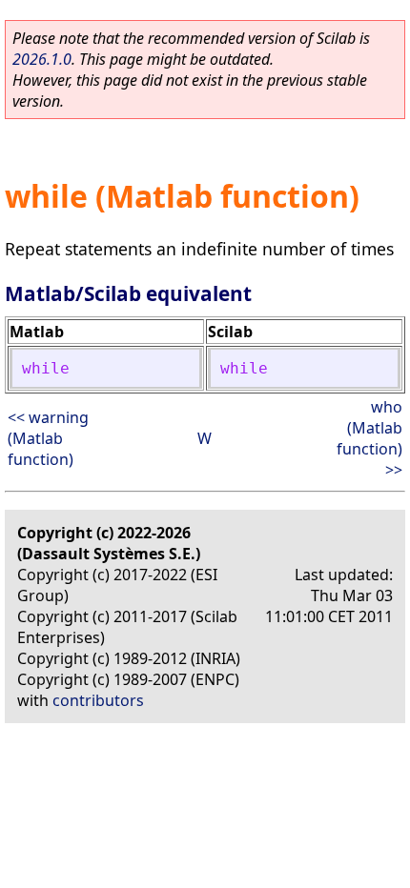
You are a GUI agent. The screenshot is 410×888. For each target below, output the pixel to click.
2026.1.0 (42, 59)
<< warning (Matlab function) (48, 438)
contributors (98, 700)
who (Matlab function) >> (369, 438)
